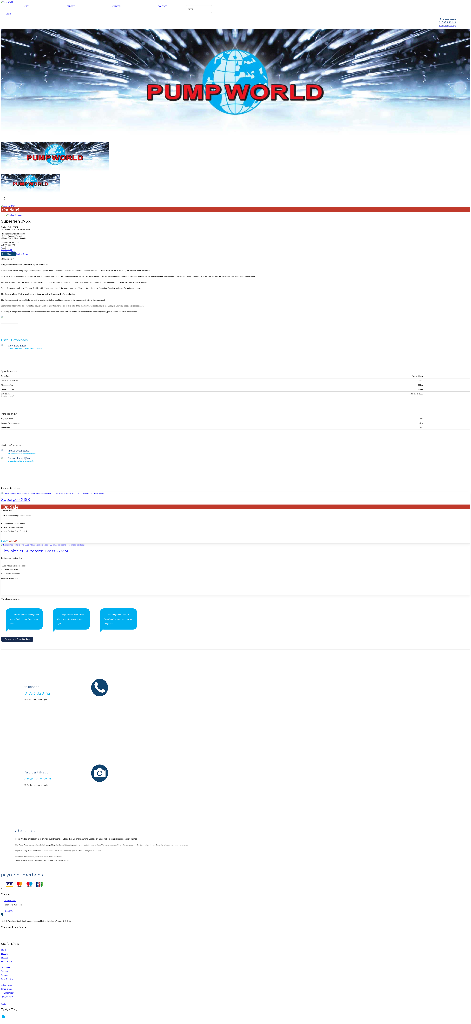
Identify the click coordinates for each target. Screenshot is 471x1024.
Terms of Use (6, 989)
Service (116, 6)
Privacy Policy (7, 997)
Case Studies (7, 979)
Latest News (6, 985)
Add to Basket (6, 250)
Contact (162, 6)
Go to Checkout (8, 254)
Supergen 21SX (15, 499)
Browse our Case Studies (17, 639)
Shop (27, 6)
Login (3, 1004)
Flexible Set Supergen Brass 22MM (34, 551)
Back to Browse (22, 254)
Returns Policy (7, 993)
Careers (4, 975)
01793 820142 (10, 901)
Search (8, 14)
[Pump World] (7, 2)
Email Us (8, 911)
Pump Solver (6, 961)
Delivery (4, 971)
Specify (71, 6)
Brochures (5, 967)
